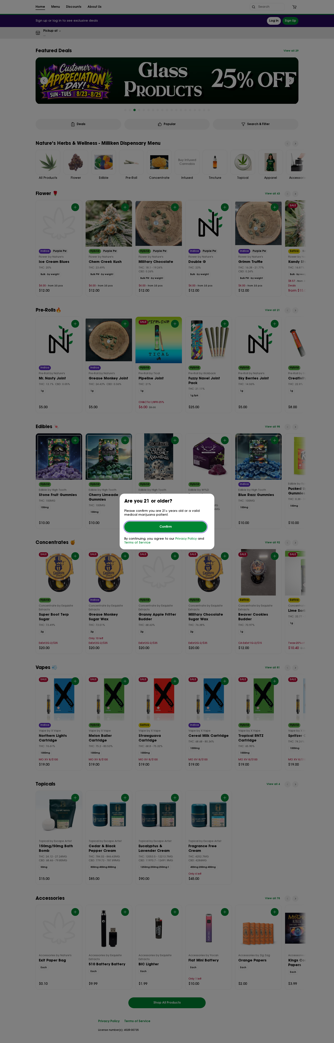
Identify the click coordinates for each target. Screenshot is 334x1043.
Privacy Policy (186, 538)
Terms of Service (137, 542)
